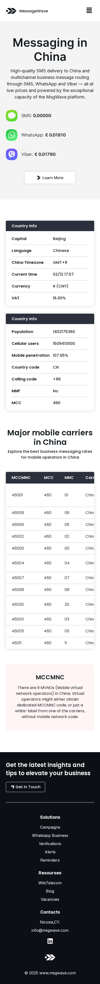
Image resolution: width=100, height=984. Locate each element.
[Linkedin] (50, 941)
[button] (89, 10)
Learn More (52, 177)
